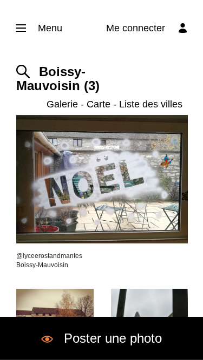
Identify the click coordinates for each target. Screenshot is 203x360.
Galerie (62, 104)
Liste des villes (150, 104)
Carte (98, 104)
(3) (58, 79)
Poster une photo (113, 338)
